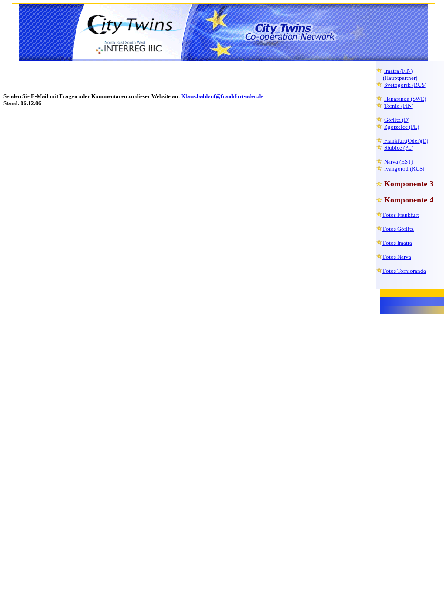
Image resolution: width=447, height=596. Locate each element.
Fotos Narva (396, 256)
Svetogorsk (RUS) (405, 85)
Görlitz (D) (396, 119)
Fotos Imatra (397, 243)
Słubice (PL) (398, 147)
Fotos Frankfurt (400, 215)
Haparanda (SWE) (405, 99)
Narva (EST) (397, 161)
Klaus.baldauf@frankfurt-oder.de (222, 96)
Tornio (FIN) (398, 106)
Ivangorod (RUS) (403, 168)
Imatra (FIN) (398, 71)
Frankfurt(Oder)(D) (405, 140)
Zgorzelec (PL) (401, 126)
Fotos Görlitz (398, 229)
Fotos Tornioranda (404, 270)
